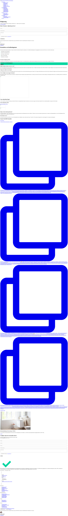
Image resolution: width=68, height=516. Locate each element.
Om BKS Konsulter (4, 506)
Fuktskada (3, 489)
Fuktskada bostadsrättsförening (6, 494)
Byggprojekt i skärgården (6, 6)
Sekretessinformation (4, 507)
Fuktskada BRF (5, 8)
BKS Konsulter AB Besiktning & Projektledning (8, 508)
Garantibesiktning (5, 9)
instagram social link (4, 481)
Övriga (3, 12)
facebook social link (9, 481)
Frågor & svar (5, 16)
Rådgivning (3, 491)
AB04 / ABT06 (5, 13)
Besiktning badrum (5, 2)
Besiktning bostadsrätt (4, 488)
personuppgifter (9, 36)
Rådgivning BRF (4, 497)
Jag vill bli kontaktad (2, 24)
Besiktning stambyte (5, 11)
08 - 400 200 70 (4, 476)
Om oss (3, 18)
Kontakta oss (2, 45)
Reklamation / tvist (5, 5)
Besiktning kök (5, 3)
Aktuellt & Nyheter (5, 17)
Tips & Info (3, 15)
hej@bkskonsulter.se (4, 475)
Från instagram (2, 120)
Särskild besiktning (5, 10)
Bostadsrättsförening (4, 7)
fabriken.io (10, 509)
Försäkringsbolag (5, 14)
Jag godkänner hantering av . (6, 36)
